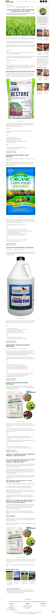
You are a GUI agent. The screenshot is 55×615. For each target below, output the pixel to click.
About (30, 1)
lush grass (28, 41)
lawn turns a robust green (23, 430)
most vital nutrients (11, 504)
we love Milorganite (23, 348)
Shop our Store (27, 607)
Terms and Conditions (11, 609)
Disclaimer (11, 608)
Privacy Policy (11, 607)
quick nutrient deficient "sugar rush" (26, 57)
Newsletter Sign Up (27, 605)
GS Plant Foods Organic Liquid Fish (20, 247)
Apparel (25, 1)
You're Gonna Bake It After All (38, 601)
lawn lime (28, 219)
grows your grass (29, 519)
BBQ (18, 1)
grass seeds (32, 425)
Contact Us (43, 605)
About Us (12, 605)
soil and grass (14, 328)
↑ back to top (27, 599)
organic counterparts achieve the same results (14, 471)
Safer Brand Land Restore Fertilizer (20, 71)
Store (22, 1)
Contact (33, 1)
